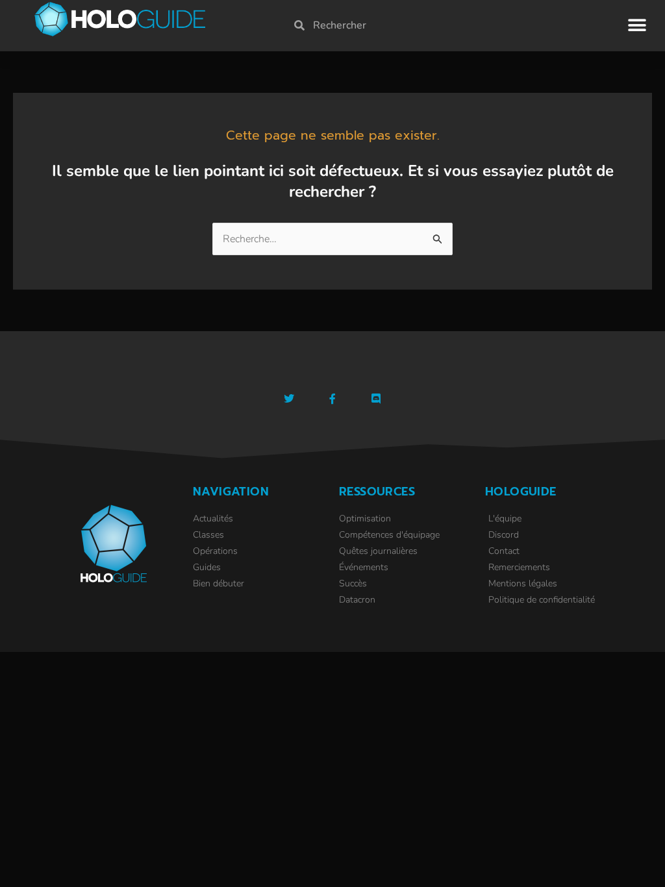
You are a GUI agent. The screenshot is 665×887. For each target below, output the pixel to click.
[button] (637, 25)
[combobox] (446, 25)
